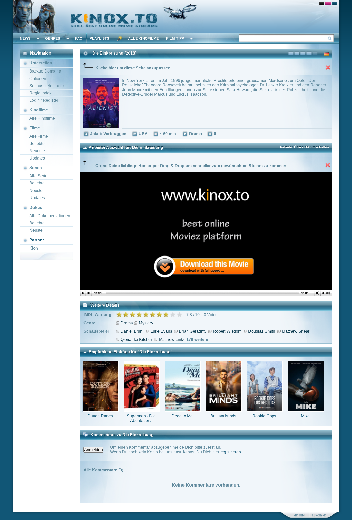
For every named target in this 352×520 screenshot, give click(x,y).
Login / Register (43, 100)
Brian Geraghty (192, 331)
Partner (36, 240)
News (25, 38)
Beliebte (37, 143)
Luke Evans (161, 331)
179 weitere (197, 339)
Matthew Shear (295, 331)
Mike (305, 416)
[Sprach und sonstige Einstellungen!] (119, 38)
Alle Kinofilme (143, 38)
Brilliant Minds (223, 416)
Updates (37, 158)
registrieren (230, 452)
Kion (33, 248)
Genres (52, 38)
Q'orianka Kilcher (136, 339)
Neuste (36, 190)
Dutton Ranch (100, 416)
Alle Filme (38, 136)
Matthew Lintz (171, 339)
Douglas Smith (261, 331)
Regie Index (40, 93)
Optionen (37, 78)
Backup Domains (45, 71)
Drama (127, 323)
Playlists (99, 38)
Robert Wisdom (227, 331)
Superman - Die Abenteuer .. (141, 418)
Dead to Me (182, 416)
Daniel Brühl (132, 331)
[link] (176, 16)
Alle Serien (39, 176)
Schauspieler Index (47, 86)
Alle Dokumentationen (49, 216)
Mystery (146, 323)
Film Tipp (175, 38)
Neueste (37, 150)
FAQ (78, 38)
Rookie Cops (264, 416)
